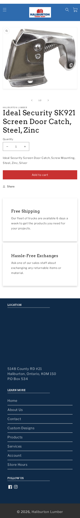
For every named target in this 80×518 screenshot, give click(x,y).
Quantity (8, 139)
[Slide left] (32, 100)
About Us (15, 410)
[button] (5, 10)
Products (15, 437)
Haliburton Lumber (47, 512)
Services (14, 446)
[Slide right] (48, 100)
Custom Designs (20, 428)
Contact (14, 419)
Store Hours (17, 465)
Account (14, 455)
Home (12, 401)
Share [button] (11, 186)
